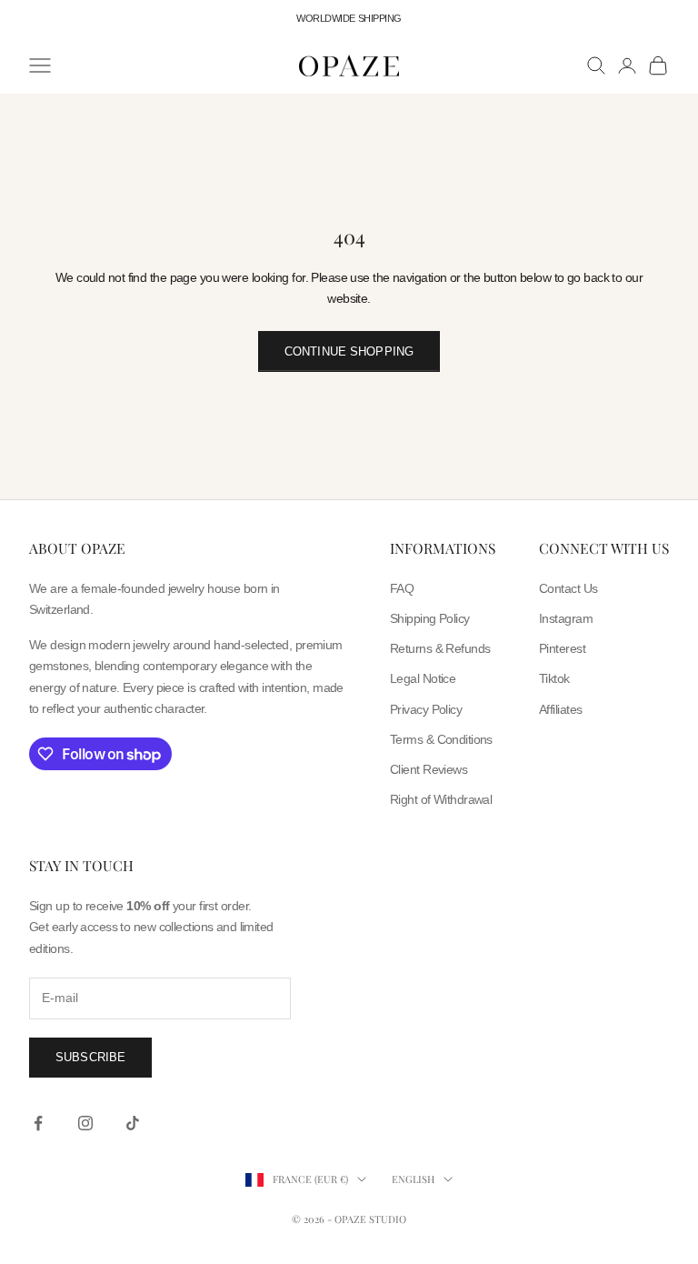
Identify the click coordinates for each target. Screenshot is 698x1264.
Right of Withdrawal (441, 799)
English (413, 1179)
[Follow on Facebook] (38, 1123)
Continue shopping (349, 351)
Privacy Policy (426, 709)
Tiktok (554, 678)
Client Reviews (428, 769)
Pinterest (562, 648)
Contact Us (568, 588)
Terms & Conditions (441, 739)
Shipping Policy (430, 618)
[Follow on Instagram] (85, 1123)
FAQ (402, 588)
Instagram (566, 618)
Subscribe (90, 1057)
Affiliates (560, 709)
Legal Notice (422, 678)
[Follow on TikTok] (133, 1123)
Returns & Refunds (440, 648)
